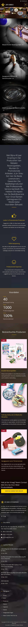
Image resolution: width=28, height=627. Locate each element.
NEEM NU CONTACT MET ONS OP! (14, 491)
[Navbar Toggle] (25, 4)
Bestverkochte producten (14, 332)
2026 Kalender (5, 581)
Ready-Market (20, 625)
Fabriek (5, 609)
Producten (5, 601)
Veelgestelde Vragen (8, 612)
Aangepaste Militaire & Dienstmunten (9, 77)
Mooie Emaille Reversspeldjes (11, 45)
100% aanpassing (14, 243)
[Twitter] (3, 516)
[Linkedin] (5, 516)
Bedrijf (4, 595)
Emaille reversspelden (8, 371)
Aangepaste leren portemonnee (11, 461)
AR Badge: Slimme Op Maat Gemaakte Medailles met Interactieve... (14, 573)
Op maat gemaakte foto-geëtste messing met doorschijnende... (13, 557)
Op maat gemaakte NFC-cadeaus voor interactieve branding (11, 565)
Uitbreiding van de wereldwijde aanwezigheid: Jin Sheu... (13, 550)
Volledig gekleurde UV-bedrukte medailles (11, 416)
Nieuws (5, 604)
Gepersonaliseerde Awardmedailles (13, 108)
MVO (4, 598)
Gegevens (5, 606)
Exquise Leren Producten (10, 139)
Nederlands (24, 1)
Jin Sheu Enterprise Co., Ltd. (16, 622)
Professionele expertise (14, 267)
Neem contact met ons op (10, 615)
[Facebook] (1, 516)
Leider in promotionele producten (14, 220)
